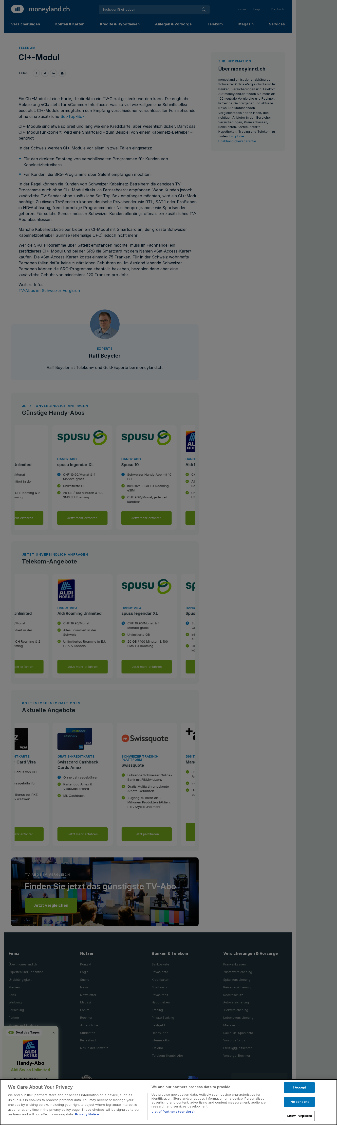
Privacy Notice (87, 1114)
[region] (168, 1102)
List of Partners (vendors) (173, 1111)
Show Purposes (299, 1116)
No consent (299, 1102)
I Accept (299, 1087)
